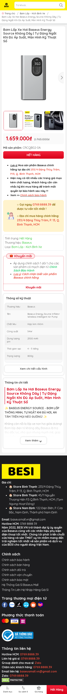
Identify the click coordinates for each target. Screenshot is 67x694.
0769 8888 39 (28, 523)
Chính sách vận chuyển (17, 575)
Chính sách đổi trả (14, 570)
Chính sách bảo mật (15, 580)
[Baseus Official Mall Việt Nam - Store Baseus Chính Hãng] (6, 5)
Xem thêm (32, 440)
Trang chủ (10, 13)
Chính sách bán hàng (16, 565)
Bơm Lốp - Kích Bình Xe (32, 13)
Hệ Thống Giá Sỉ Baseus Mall (20, 585)
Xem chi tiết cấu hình (33, 368)
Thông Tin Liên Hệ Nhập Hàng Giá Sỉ (25, 590)
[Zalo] (12, 605)
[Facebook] (5, 605)
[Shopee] (33, 605)
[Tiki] (26, 605)
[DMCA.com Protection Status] (12, 680)
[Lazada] (40, 605)
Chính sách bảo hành (16, 560)
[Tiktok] (19, 605)
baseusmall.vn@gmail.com (28, 519)
